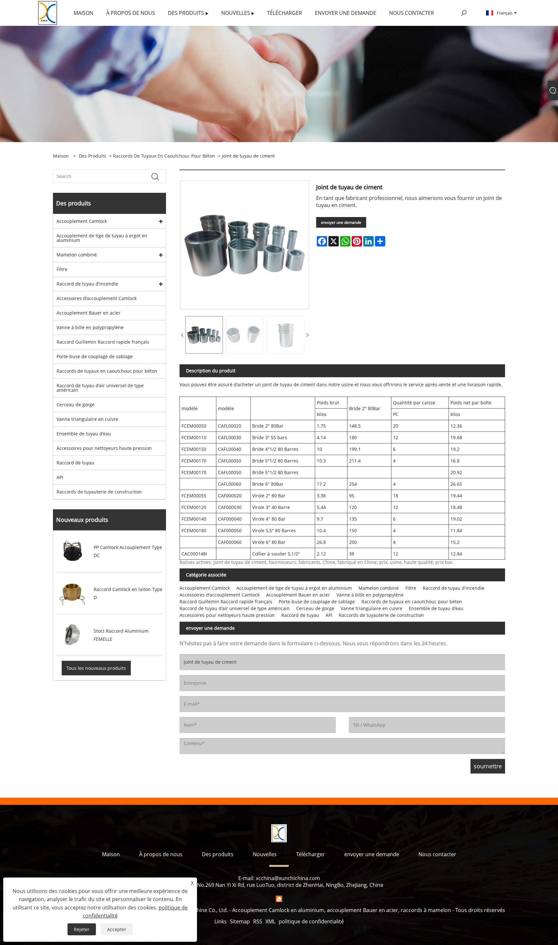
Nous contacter (437, 854)
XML (270, 921)
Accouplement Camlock (82, 221)
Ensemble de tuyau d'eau (84, 434)
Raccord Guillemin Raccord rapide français (103, 342)
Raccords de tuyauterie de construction (99, 492)
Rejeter (81, 929)
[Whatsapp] (279, 899)
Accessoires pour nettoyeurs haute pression (104, 448)
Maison (111, 854)
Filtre (62, 269)
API (60, 477)
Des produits (92, 156)
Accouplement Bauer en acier (88, 313)
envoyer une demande (341, 222)
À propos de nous (160, 854)
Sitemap (240, 921)
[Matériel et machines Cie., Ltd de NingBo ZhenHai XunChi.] (48, 12)
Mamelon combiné (77, 255)
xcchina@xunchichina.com (288, 878)
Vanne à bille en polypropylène (90, 327)
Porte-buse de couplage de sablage (95, 356)
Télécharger (310, 854)
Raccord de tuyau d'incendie (87, 284)
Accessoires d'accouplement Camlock (97, 298)
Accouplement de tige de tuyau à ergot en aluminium (102, 238)
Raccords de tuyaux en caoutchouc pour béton (164, 156)
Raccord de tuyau (75, 463)
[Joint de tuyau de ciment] (204, 335)
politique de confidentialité (311, 921)
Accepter (116, 929)
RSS (257, 921)
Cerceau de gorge (76, 404)
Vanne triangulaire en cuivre (87, 419)
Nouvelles (265, 854)
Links (220, 921)
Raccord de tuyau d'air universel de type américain (100, 387)
